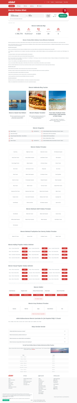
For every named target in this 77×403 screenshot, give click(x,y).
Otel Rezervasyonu (41, 381)
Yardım (52, 2)
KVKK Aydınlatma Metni (42, 385)
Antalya (12, 321)
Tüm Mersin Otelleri (38, 298)
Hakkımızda (40, 384)
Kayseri (32, 321)
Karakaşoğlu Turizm (26, 384)
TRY (48, 2)
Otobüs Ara (63, 15)
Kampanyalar (10, 388)
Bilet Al (9, 381)
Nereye (30, 14)
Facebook (55, 386)
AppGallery (56, 382)
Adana (38, 321)
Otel (26, 6)
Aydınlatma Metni (5, 396)
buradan (10, 398)
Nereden (12, 14)
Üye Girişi (66, 2)
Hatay (29, 321)
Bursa (18, 321)
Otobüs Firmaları (10, 384)
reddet (12, 395)
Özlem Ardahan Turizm (27, 382)
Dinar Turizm (25, 383)
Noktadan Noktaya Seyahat (28, 381)
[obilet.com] (14, 2)
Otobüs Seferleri (10, 382)
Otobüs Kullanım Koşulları (42, 389)
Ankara (9, 321)
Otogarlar (9, 385)
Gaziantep (20, 321)
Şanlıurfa (35, 321)
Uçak (19, 6)
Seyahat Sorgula (58, 2)
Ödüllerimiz (40, 390)
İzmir (23, 321)
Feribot (40, 6)
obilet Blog (56, 388)
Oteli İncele (14, 294)
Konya (40, 321)
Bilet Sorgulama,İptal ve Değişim (41, 393)
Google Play (56, 381)
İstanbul (15, 321)
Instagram (56, 387)
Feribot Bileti (40, 383)
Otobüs (12, 6)
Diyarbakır (26, 321)
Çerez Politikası (41, 388)
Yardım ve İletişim (41, 391)
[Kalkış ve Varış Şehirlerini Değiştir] (27, 16)
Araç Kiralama (41, 382)
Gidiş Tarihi (48, 14)
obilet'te (33, 349)
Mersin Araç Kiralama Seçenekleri (38, 313)
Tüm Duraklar (10, 383)
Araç (32, 6)
